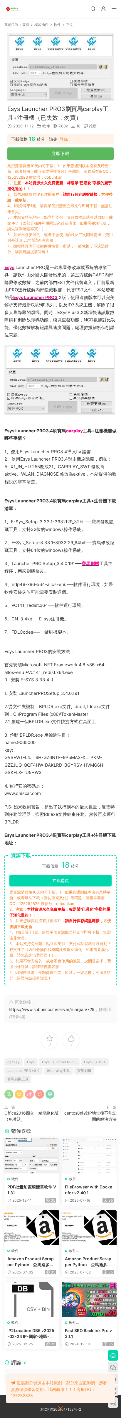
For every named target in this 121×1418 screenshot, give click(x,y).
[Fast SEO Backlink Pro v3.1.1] (89, 1299)
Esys (31, 1062)
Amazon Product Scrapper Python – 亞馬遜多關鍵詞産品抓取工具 (30, 1262)
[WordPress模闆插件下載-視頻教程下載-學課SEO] (13, 9)
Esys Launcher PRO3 (59, 1062)
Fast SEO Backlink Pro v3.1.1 (88, 1333)
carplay (13, 1062)
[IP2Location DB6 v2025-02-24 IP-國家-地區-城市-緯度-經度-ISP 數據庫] (31, 1299)
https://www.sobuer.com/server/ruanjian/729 (52, 1009)
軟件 (46, 126)
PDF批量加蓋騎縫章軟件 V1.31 (31, 1189)
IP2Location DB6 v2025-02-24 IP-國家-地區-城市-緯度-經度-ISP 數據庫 (30, 1333)
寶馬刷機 (84, 1070)
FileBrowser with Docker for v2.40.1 (88, 1189)
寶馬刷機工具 (17, 1079)
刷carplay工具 (58, 1070)
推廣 (93, 126)
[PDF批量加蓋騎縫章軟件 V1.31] (31, 1155)
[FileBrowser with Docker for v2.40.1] (89, 1155)
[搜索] (92, 8)
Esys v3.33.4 (95, 1062)
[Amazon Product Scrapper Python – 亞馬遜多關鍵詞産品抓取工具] (31, 1227)
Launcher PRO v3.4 (23, 1070)
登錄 (64, 139)
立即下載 (60, 153)
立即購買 (60, 880)
